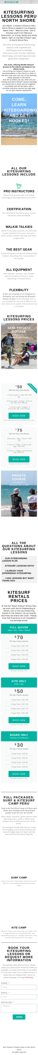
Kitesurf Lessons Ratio (19, 566)
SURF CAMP (19, 877)
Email (5, 993)
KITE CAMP (19, 927)
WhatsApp (29, 977)
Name (4, 983)
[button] (31, 2)
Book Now (19, 416)
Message (7, 1002)
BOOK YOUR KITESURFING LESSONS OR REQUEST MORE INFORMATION (19, 954)
